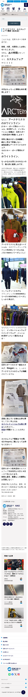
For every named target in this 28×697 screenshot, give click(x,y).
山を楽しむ (6, 652)
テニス (24, 1)
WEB (3, 430)
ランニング (17, 1)
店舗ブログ (19, 10)
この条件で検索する (14, 23)
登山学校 (24, 10)
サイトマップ (4, 679)
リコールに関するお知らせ (10, 663)
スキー (10, 1)
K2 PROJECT (6, 659)
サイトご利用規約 (5, 687)
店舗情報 (8, 10)
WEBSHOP (3, 10)
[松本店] (11, 507)
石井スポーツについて (8, 648)
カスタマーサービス (8, 655)
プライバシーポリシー (6, 683)
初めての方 (14, 10)
